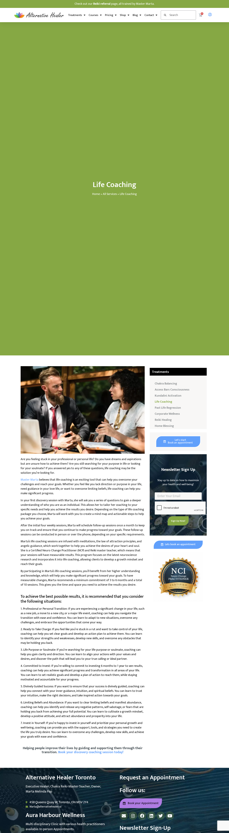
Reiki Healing (163, 419)
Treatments (75, 15)
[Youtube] (170, 815)
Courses (93, 15)
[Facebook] (142, 815)
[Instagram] (133, 815)
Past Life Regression (168, 407)
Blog (135, 15)
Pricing (109, 15)
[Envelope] (124, 815)
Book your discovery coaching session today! (90, 752)
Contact (149, 15)
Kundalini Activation (168, 395)
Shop (123, 15)
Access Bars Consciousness (172, 389)
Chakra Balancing (166, 383)
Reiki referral (101, 3)
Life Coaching (163, 401)
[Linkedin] (151, 815)
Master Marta (29, 479)
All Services (110, 194)
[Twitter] (160, 815)
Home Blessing (164, 426)
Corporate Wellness (167, 413)
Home (96, 194)
